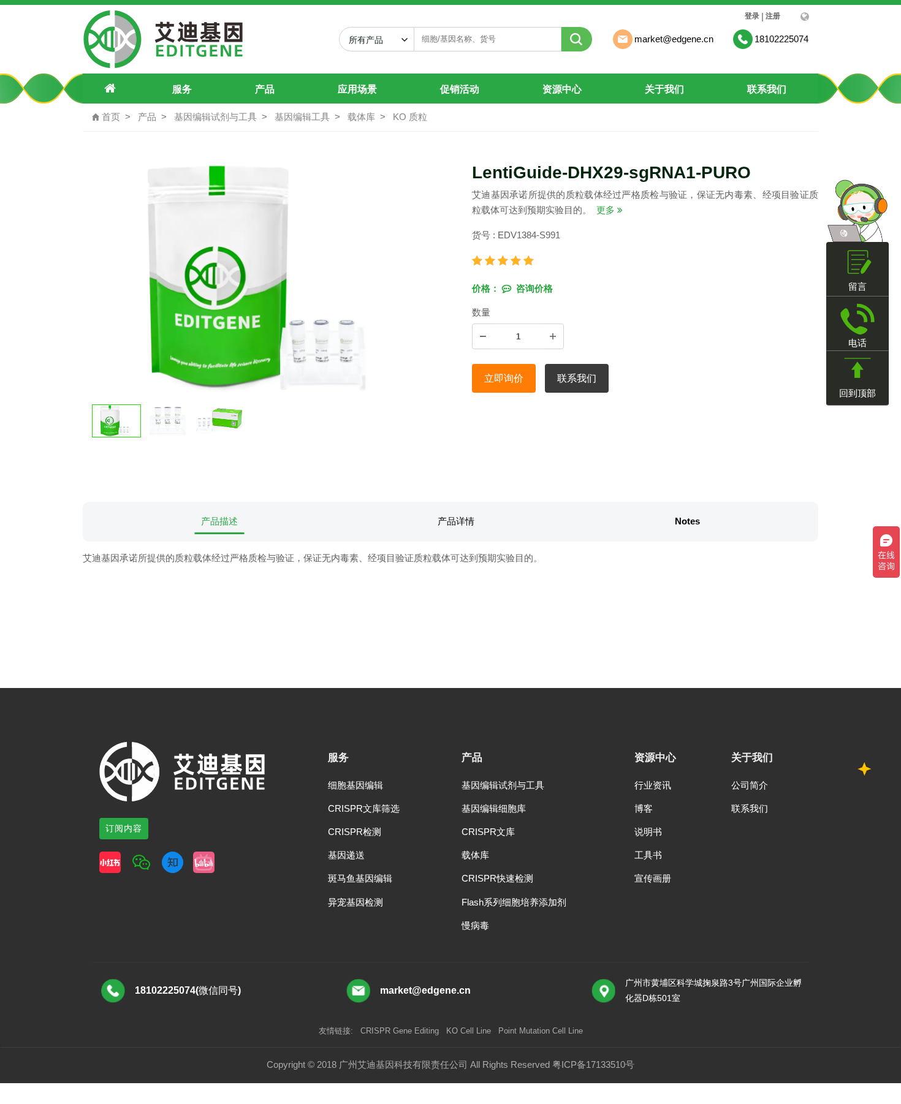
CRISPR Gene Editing (399, 1030)
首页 (106, 117)
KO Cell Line (468, 1030)
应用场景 (357, 89)
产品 (265, 89)
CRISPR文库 (488, 831)
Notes (687, 521)
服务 (182, 89)
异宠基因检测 (355, 902)
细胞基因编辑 (355, 785)
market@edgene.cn (425, 990)
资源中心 (562, 89)
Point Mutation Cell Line (540, 1030)
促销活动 (459, 89)
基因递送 (346, 855)
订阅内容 (123, 828)
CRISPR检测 (354, 831)
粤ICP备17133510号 (593, 1064)
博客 (643, 808)
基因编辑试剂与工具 (215, 117)
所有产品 (371, 40)
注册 (773, 16)
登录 (752, 16)
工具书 (648, 855)
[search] (576, 39)
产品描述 (219, 521)
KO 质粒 (410, 117)
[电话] (857, 319)
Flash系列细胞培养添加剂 (514, 902)
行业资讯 (652, 785)
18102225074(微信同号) (188, 990)
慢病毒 (475, 925)
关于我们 (664, 89)
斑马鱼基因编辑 (360, 878)
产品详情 (456, 521)
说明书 (648, 831)
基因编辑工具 (302, 117)
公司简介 (749, 785)
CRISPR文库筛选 (364, 808)
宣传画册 (652, 878)
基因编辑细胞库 (494, 808)
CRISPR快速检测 (497, 878)
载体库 (361, 117)
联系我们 (766, 89)
